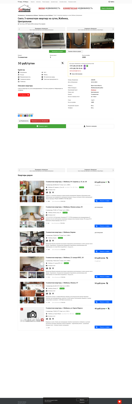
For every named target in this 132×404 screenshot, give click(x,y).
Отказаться (82, 402)
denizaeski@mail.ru (75, 71)
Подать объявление (107, 8)
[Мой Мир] (32, 116)
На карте (81, 187)
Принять (82, 399)
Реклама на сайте (72, 1)
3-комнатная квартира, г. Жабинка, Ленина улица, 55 (64, 207)
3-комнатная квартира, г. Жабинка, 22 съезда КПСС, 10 (64, 257)
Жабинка (93, 90)
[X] (25, 116)
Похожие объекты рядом (74, 51)
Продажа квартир (22, 402)
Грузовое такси (54, 1)
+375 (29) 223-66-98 (76, 66)
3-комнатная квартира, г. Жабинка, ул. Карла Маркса (64, 308)
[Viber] (27, 116)
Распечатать (24, 121)
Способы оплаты (63, 1)
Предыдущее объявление (41, 29)
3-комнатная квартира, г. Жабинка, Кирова (60, 232)
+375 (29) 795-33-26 (76, 68)
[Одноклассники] (21, 116)
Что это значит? (48, 401)
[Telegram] (23, 116)
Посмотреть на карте (57, 51)
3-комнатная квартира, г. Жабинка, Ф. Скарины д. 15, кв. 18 (66, 182)
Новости (32, 1)
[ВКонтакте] (19, 116)
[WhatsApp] (29, 116)
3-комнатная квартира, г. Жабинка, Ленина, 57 (62, 283)
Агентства (38, 1)
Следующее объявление (90, 29)
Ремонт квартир (45, 1)
